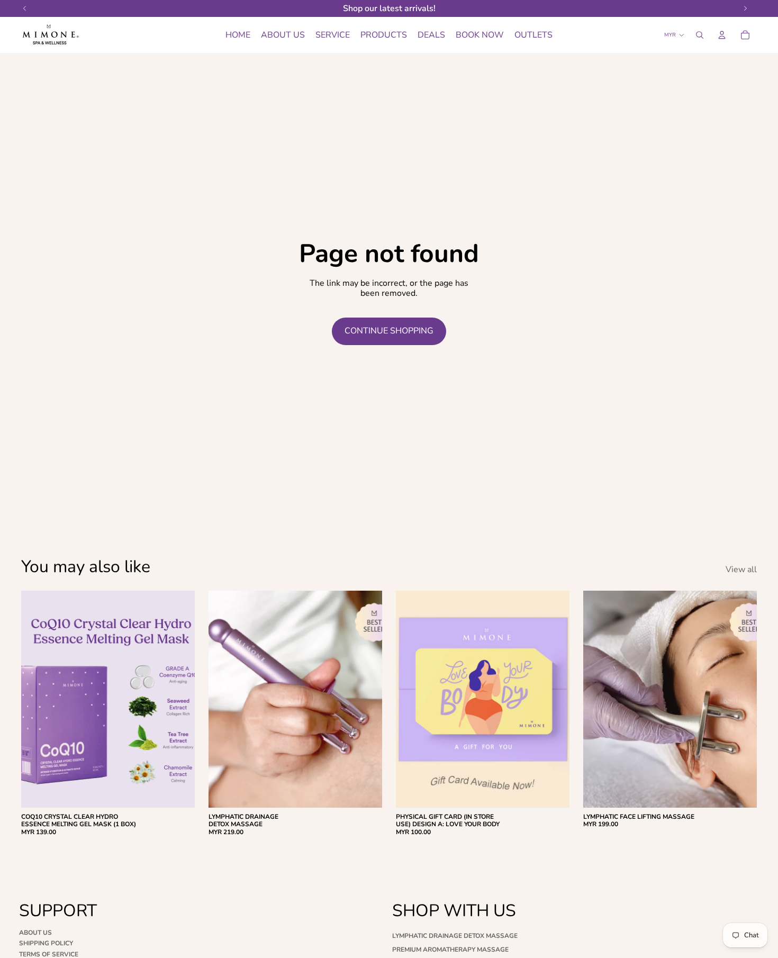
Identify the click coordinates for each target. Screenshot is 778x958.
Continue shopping (389, 331)
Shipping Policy (46, 943)
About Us (35, 932)
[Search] (699, 35)
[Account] (722, 35)
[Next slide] (179, 699)
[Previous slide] (37, 699)
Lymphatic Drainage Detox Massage (455, 936)
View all (741, 570)
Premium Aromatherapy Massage (450, 949)
